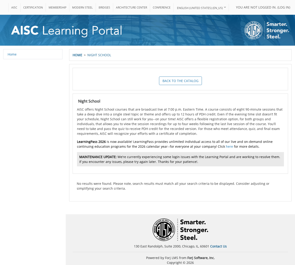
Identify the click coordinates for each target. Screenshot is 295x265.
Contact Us (218, 246)
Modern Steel (82, 7)
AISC (14, 7)
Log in (283, 7)
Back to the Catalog (180, 81)
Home (77, 55)
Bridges (104, 7)
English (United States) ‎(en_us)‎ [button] (200, 8)
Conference (162, 7)
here (229, 146)
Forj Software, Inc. (201, 258)
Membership (57, 7)
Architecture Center (131, 7)
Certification (33, 7)
